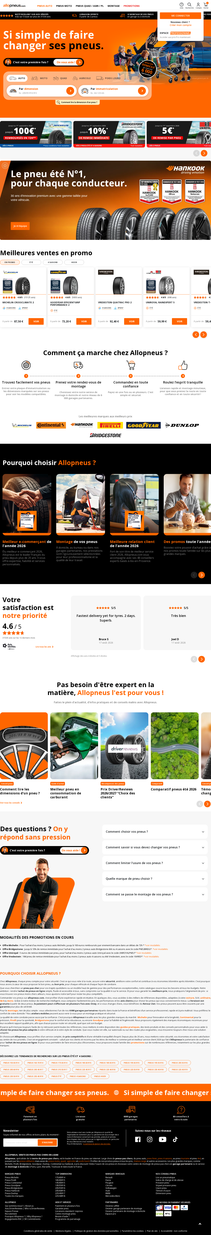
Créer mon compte (180, 25)
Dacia (108, 1180)
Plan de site (152, 1231)
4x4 (199, 1158)
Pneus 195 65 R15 (131, 1062)
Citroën (109, 1185)
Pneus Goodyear (13, 1185)
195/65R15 (60, 1182)
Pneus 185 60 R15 (83, 1062)
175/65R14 (60, 1177)
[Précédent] (196, 334)
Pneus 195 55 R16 (155, 1062)
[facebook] (137, 1139)
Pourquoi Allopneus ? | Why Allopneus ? (23, 1216)
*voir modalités (152, 945)
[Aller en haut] (200, 1224)
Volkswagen (111, 1188)
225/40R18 (60, 1196)
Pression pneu (162, 1182)
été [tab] (31, 262)
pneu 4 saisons (165, 1158)
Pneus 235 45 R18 (155, 1069)
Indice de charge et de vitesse (169, 1180)
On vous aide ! (66, 62)
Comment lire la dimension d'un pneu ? (79, 102)
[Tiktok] (175, 1139)
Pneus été (56, 1076)
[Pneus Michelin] (22, 425)
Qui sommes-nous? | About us (19, 1205)
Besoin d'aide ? (62, 1216)
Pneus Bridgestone (14, 1188)
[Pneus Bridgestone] (105, 435)
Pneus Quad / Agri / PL (90, 5)
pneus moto (54, 1161)
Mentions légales (63, 1231)
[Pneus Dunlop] (182, 425)
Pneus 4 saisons (78, 1076)
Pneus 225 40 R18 (107, 1069)
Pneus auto (44, 5)
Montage (114, 5)
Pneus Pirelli (10, 1180)
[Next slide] (204, 153)
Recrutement (11, 1213)
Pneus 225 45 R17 (83, 1069)
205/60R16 (60, 1190)
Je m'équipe (20, 225)
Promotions (132, 5)
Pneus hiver (100, 1076)
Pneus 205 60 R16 (11, 1069)
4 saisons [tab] (53, 262)
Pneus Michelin (12, 1177)
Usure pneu (161, 1188)
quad (63, 1161)
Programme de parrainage (67, 1219)
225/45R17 (60, 1193)
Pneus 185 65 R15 (107, 1062)
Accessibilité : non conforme (174, 1231)
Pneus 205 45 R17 (35, 1069)
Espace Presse (11, 1211)
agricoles (71, 1161)
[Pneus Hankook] (81, 425)
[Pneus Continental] (51, 425)
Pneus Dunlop (11, 1193)
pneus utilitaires (27, 1161)
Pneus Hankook (12, 1190)
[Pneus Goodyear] (143, 425)
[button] (23, 298)
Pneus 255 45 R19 (35, 1076)
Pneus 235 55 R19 (11, 1076)
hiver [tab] (74, 262)
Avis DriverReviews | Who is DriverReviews (25, 1208)
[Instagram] (149, 1139)
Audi (108, 1190)
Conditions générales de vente (38, 1231)
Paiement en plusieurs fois (67, 1205)
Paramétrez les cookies (133, 1231)
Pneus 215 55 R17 (59, 1069)
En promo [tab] (10, 262)
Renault (109, 1177)
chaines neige (140, 1161)
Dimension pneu (163, 1193)
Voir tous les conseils (10, 803)
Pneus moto (64, 5)
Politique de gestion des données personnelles (97, 1231)
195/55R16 (60, 1185)
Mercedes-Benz (113, 1196)
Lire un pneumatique (165, 1177)
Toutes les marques (14, 1196)
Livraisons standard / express (69, 1211)
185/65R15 (60, 1180)
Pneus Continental (13, 1182)
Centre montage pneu (65, 1213)
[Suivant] (203, 334)
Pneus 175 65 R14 (59, 1062)
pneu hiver (152, 1158)
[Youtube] (162, 1139)
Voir (36, 321)
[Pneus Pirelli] (110, 425)
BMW (108, 1193)
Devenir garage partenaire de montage (124, 1208)
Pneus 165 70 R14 (35, 1062)
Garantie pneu (62, 1208)
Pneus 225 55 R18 (131, 1069)
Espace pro (111, 1213)
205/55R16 (60, 1188)
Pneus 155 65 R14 (11, 1062)
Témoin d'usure (163, 1190)
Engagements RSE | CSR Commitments (22, 1219)
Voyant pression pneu (166, 1185)
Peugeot (109, 1182)
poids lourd (84, 1161)
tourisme (185, 1158)
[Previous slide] (196, 153)
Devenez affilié (112, 1205)
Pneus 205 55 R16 (179, 1062)
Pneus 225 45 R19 (179, 1069)
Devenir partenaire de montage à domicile (125, 1211)
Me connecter (180, 15)
